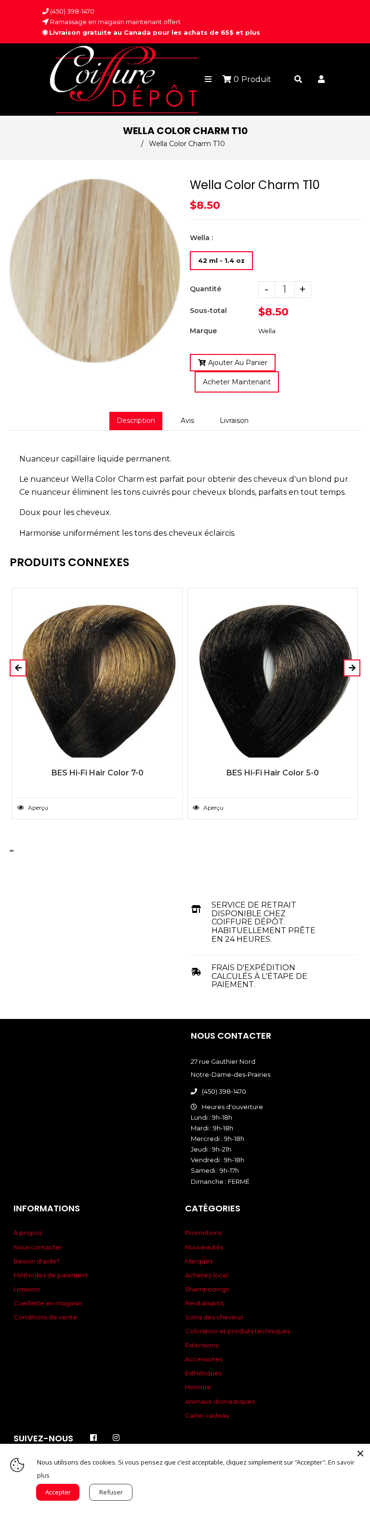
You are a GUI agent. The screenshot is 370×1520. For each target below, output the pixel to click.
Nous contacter (37, 1247)
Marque (203, 330)
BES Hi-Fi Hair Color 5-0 (272, 772)
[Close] (360, 1453)
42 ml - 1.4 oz (221, 260)
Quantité (205, 289)
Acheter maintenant (237, 382)
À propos (27, 1232)
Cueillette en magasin (47, 1303)
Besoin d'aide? (36, 1261)
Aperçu (37, 807)
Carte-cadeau (207, 1415)
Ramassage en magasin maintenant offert (115, 22)
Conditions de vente (45, 1317)
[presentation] (11, 851)
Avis (187, 420)
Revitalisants (204, 1303)
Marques (198, 1261)
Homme (198, 1387)
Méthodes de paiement (50, 1275)
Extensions (201, 1345)
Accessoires (204, 1359)
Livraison (234, 420)
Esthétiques (203, 1373)
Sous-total (208, 310)
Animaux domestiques (220, 1401)
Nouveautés (204, 1247)
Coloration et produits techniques (237, 1331)
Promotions (203, 1232)
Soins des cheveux (214, 1317)
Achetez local (206, 1275)
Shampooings (207, 1289)
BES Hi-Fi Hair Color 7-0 (98, 772)
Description (136, 420)
